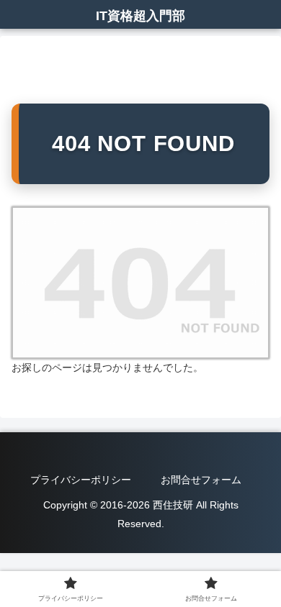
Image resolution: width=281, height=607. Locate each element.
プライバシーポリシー (80, 479)
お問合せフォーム (201, 479)
